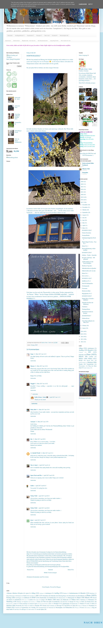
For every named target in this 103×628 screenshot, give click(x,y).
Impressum (8, 40)
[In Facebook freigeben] (66, 343)
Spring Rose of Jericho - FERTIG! (88, 299)
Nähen (90, 358)
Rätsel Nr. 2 (85, 246)
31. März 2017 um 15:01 (43, 409)
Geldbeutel (26, 597)
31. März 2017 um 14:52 (41, 383)
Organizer (25, 601)
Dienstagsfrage (62, 595)
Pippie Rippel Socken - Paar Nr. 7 (89, 242)
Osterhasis (84, 306)
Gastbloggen (18, 597)
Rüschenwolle (9, 603)
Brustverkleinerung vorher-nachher (89, 249)
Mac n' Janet (33, 465)
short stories (87, 368)
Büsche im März (86, 291)
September (85, 212)
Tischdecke (51, 605)
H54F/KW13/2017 (87, 230)
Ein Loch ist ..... (86, 276)
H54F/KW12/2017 (87, 252)
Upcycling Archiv (54, 40)
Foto (88, 354)
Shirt (50, 603)
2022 (82, 189)
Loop (37, 599)
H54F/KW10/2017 (87, 296)
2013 (82, 339)
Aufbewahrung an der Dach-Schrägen (87, 262)
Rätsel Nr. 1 (85, 273)
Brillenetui (18, 595)
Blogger (58, 587)
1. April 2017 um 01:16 (44, 465)
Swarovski (18, 605)
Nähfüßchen (83, 599)
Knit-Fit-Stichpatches (87, 283)
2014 (82, 336)
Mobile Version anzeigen (50, 572)
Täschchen (91, 605)
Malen (58, 599)
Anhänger (41, 593)
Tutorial (84, 605)
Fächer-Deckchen (86, 233)
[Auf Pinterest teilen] (68, 343)
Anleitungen (91, 348)
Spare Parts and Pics (36, 475)
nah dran (17, 609)
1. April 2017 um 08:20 (43, 508)
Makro (81, 358)
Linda (32, 485)
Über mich (47, 35)
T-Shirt (25, 605)
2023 (82, 186)
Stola (93, 603)
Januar (84, 328)
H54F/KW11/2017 (87, 278)
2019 (82, 197)
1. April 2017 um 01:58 (48, 475)
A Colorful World (35, 453)
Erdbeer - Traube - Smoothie (89, 255)
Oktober (84, 210)
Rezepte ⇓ (39, 35)
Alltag (81, 348)
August (84, 215)
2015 (82, 334)
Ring (77, 601)
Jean (31, 520)
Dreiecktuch (72, 595)
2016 (82, 331)
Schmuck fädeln (82, 362)
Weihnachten (68, 607)
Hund (79, 597)
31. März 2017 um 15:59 (42, 421)
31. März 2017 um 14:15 (40, 354)
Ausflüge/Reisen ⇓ (19, 35)
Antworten (33, 360)
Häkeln (81, 356)
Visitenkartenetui (42, 607)
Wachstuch (51, 607)
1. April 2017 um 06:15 (40, 485)
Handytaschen (62, 597)
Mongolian (85, 172)
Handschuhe (43, 597)
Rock (83, 601)
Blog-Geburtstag (10, 595)
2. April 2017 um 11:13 (54, 397)
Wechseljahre (82, 366)
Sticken (82, 603)
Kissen (95, 597)
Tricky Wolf (33, 496)
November (85, 207)
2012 (82, 342)
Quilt (50, 601)
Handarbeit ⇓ (30, 35)
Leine (25, 599)
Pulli (44, 601)
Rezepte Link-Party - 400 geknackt (88, 258)
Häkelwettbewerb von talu (88, 271)
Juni (83, 220)
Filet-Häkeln (81, 595)
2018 (82, 200)
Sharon (32, 366)
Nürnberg (9, 601)
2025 (82, 184)
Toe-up (59, 605)
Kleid (10, 599)
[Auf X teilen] (65, 343)
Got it (90, 4)
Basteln (90, 350)
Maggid (32, 383)
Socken (56, 603)
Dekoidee (81, 354)
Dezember (85, 204)
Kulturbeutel (18, 599)
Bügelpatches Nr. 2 (87, 293)
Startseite (10, 35)
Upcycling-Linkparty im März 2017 (88, 321)
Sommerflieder (86, 235)
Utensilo (17, 607)
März (83, 228)
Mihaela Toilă (86, 169)
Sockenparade (85, 286)
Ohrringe (19, 601)
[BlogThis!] (63, 343)
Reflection (57, 601)
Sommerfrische (18, 123)
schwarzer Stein (17, 106)
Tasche (37, 605)
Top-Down (67, 605)
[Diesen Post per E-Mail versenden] (62, 343)
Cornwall (81, 352)
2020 (82, 194)
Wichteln (82, 607)
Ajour (27, 593)
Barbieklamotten (73, 593)
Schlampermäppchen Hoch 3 (89, 238)
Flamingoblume (86, 309)
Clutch (24, 595)
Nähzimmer (91, 599)
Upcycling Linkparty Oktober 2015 (17, 116)
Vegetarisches (90, 364)
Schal (15, 603)
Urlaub (8, 607)
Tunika (79, 605)
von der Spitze (40, 609)
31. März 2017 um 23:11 (47, 453)
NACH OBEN (93, 622)
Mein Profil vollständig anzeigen (87, 83)
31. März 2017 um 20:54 (39, 439)
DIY (89, 352)
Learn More (83, 4)
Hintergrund (71, 597)
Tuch (74, 605)
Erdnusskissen (85, 318)
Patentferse (32, 601)
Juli (83, 217)
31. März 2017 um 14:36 (41, 366)
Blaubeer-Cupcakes (87, 266)
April (83, 225)
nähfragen (23, 609)
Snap (31, 354)
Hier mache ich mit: (66, 40)
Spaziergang (66, 603)
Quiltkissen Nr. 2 (86, 281)
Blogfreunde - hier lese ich (28, 40)
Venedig (33, 607)
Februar (84, 325)
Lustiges (43, 599)
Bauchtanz (92, 593)
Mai (83, 223)
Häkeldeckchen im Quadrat (89, 268)
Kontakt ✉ (54, 35)
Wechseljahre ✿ (64, 35)
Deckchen (45, 595)
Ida (31, 439)
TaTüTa (31, 605)
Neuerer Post (30, 569)
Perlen (38, 601)
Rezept (80, 360)
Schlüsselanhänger (23, 603)
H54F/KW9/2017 (86, 316)
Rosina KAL (90, 360)
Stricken (90, 362)
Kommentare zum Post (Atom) (41, 577)
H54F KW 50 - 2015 (17, 98)
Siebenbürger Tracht (18, 131)
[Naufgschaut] (88, 100)
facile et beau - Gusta (40, 397)
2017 (82, 202)
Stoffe (88, 603)
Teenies (81, 364)
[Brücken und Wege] (88, 113)
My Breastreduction (43, 40)
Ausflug (81, 350)
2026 (82, 181)
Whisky (76, 607)
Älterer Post (71, 569)
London (91, 356)
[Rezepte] (88, 126)
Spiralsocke (74, 603)
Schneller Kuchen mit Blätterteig (87, 303)
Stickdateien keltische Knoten (87, 312)
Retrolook (65, 601)
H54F (36, 345)
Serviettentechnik (43, 603)
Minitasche (65, 599)
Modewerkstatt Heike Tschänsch (88, 164)
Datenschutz (16, 40)
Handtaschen (52, 597)
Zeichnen (88, 607)
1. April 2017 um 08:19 (43, 496)
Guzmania (84, 288)
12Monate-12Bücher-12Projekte (14, 593)
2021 (82, 192)
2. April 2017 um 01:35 (39, 520)
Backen (65, 593)
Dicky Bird (33, 409)
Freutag (32, 345)
